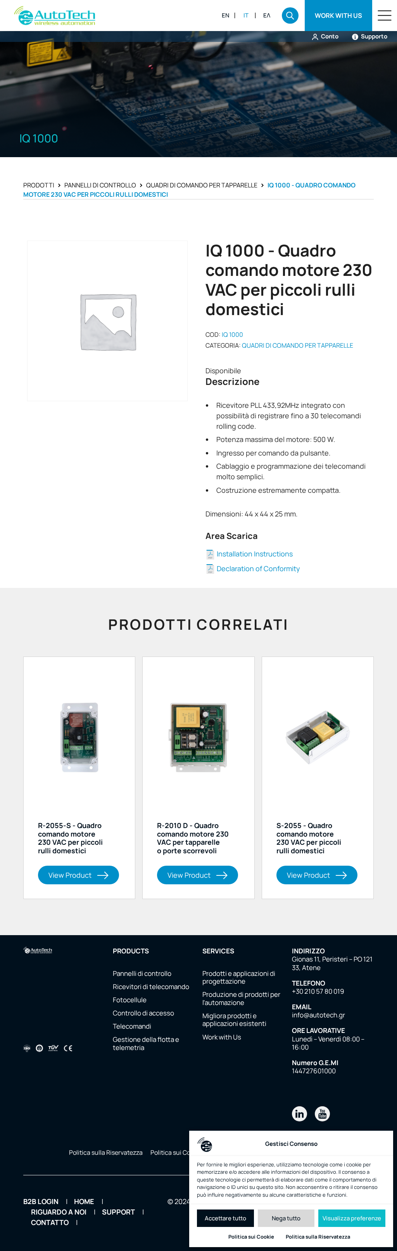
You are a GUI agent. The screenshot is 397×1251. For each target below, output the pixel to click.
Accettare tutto (225, 1218)
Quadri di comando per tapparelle (201, 185)
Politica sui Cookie (251, 1236)
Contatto (50, 1222)
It (246, 15)
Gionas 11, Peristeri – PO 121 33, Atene (332, 963)
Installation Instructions (254, 553)
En (225, 15)
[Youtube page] (322, 1113)
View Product (69, 875)
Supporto (373, 36)
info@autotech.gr (318, 1015)
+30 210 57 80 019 (318, 991)
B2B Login (41, 1201)
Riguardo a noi (58, 1211)
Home (84, 1201)
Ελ (266, 15)
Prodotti (38, 185)
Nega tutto (286, 1218)
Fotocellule (130, 1000)
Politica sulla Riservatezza (318, 1236)
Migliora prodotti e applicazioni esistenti (234, 1020)
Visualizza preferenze (352, 1218)
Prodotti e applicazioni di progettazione (238, 978)
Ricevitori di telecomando (151, 987)
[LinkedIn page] (299, 1113)
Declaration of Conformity (257, 568)
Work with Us (221, 1037)
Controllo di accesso (143, 1013)
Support (118, 1211)
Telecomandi (132, 1026)
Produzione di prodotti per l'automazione (241, 999)
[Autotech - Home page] (55, 15)
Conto (329, 36)
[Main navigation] (384, 15)
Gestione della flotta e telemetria (146, 1044)
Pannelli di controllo (100, 185)
